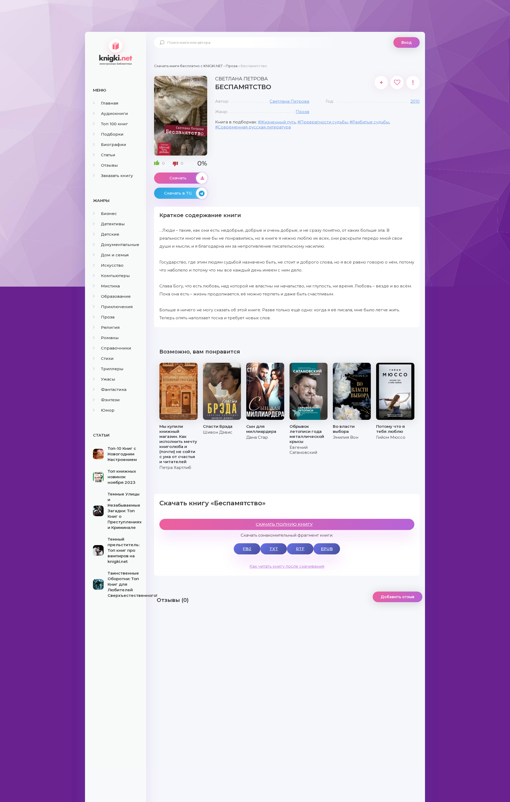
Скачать (177, 177)
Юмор (107, 410)
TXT (273, 548)
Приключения (117, 306)
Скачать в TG (178, 193)
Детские (110, 234)
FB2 (247, 548)
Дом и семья (115, 254)
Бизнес (109, 213)
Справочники (116, 348)
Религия (110, 327)
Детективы (113, 223)
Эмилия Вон (345, 437)
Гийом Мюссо (390, 437)
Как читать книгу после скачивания (286, 566)
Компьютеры (115, 275)
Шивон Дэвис (217, 432)
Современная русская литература (254, 127)
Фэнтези (110, 399)
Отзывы (109, 165)
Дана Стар (257, 437)
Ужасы (108, 379)
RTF (300, 548)
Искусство (112, 265)
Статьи (108, 154)
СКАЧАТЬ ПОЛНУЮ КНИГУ (284, 524)
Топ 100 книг (114, 123)
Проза (107, 317)
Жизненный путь (278, 121)
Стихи (107, 358)
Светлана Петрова (289, 101)
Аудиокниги (114, 113)
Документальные (120, 244)
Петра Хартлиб (175, 467)
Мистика (110, 285)
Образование (116, 296)
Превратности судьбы (324, 121)
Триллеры (112, 368)
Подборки (112, 134)
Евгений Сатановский (303, 450)
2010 (415, 101)
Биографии (113, 144)
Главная (109, 103)
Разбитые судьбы (370, 121)
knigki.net (115, 52)
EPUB (327, 548)
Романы (110, 337)
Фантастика (113, 389)
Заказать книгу (117, 175)
